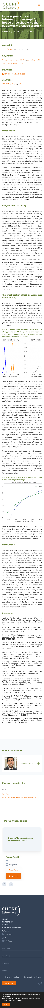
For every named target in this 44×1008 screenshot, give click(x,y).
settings (19, 1000)
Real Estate (6, 794)
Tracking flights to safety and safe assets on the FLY (20, 839)
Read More (13, 870)
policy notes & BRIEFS (11, 927)
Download (13, 876)
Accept (6, 1004)
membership (7, 922)
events (5, 925)
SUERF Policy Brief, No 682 (15, 74)
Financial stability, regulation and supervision (19, 797)
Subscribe (9, 983)
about (5, 919)
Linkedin (9, 934)
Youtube (9, 941)
